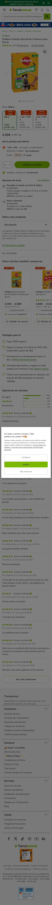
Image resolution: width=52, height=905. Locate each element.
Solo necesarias (26, 471)
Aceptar (26, 464)
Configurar (26, 457)
